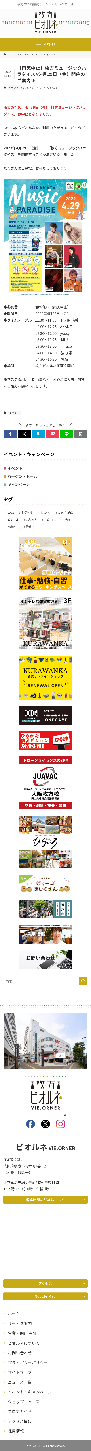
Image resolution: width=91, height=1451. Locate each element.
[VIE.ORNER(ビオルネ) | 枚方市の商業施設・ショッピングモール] (45, 22)
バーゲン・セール (23, 476)
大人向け (31, 519)
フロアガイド (20, 1411)
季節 (67, 519)
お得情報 (26, 512)
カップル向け (66, 512)
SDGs (11, 512)
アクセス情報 (20, 1421)
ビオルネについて (24, 1343)
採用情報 (16, 1431)
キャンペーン (19, 484)
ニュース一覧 (20, 1382)
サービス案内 (20, 1323)
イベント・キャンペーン (29, 1392)
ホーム (14, 1313)
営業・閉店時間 (22, 1333)
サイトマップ (20, 1372)
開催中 (30, 526)
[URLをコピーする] (80, 434)
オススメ (45, 512)
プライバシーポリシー (28, 1362)
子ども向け (50, 519)
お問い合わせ (20, 1352)
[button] (10, 434)
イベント (13, 87)
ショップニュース (24, 1401)
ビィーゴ (13, 519)
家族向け (13, 526)
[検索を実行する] (83, 981)
